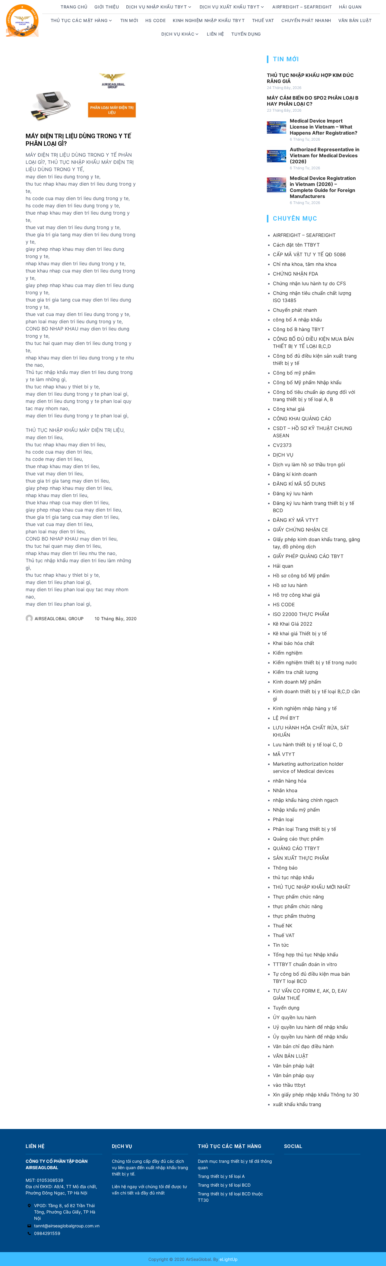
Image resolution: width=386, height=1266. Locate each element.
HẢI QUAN (350, 6)
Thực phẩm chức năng (298, 897)
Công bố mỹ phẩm (294, 373)
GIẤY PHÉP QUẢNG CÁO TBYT (308, 556)
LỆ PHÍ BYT (286, 718)
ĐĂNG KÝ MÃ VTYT (295, 520)
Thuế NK (282, 926)
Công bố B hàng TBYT (298, 329)
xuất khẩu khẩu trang (297, 1104)
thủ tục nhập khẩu (293, 877)
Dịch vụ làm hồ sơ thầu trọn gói (309, 464)
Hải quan (283, 566)
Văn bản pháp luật (293, 1066)
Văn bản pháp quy (293, 1075)
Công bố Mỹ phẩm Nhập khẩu (307, 382)
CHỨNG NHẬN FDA (295, 274)
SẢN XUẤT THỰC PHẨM (301, 858)
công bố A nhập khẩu (297, 320)
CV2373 (282, 445)
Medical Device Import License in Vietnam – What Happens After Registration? (323, 127)
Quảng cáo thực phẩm (298, 839)
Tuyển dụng (246, 34)
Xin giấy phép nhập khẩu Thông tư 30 (316, 1095)
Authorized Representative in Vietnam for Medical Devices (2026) (324, 155)
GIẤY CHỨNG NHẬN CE (300, 530)
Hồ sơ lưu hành (290, 585)
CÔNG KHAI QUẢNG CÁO (302, 419)
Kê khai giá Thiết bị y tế (300, 633)
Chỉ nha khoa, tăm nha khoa (305, 264)
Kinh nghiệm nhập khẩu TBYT (209, 20)
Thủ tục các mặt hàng (79, 20)
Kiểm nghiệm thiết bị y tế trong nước (315, 662)
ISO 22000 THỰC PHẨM (301, 614)
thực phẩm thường (294, 916)
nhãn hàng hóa (289, 781)
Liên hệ (215, 34)
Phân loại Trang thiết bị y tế (304, 829)
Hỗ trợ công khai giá (296, 595)
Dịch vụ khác (177, 34)
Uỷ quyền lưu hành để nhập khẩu (310, 1027)
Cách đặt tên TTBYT (296, 245)
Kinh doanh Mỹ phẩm (297, 682)
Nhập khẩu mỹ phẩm (296, 810)
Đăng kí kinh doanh (295, 474)
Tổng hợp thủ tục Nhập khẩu (305, 955)
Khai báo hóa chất (293, 643)
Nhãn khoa (285, 790)
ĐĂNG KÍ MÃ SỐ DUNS (299, 484)
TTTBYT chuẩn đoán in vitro (305, 964)
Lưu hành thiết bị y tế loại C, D (308, 744)
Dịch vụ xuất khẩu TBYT (230, 6)
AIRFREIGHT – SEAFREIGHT (302, 6)
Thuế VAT (263, 20)
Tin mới (129, 20)
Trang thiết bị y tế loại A (221, 1176)
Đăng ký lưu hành (293, 493)
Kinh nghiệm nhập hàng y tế (305, 708)
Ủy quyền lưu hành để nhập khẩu (310, 1037)
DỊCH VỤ (283, 455)
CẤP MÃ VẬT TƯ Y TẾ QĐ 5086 (309, 254)
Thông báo (285, 868)
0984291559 (47, 1233)
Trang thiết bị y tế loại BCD (224, 1185)
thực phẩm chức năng (298, 906)
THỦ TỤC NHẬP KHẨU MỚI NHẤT (311, 887)
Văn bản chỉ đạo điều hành (303, 1046)
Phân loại (283, 819)
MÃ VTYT (284, 754)
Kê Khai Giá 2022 (292, 624)
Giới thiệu (106, 6)
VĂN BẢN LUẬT (290, 1056)
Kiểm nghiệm (287, 653)
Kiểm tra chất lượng (295, 672)
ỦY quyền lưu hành (294, 1017)
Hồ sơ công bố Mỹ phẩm (301, 575)
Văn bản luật (355, 20)
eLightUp (228, 1259)
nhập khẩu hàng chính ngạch (305, 800)
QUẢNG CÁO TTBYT (296, 848)
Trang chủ (74, 6)
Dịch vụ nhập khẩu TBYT (156, 6)
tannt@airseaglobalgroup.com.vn (67, 1225)
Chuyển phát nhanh (306, 20)
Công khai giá (289, 409)
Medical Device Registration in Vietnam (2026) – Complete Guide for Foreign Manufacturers (323, 187)
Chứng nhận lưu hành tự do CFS (309, 283)
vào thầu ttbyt (289, 1085)
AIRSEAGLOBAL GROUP (59, 618)
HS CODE (155, 20)
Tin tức (281, 945)
